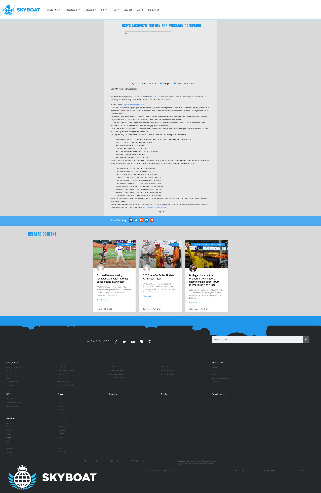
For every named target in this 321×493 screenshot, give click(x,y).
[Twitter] (124, 342)
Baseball (140, 10)
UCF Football (188, 83)
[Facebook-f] (116, 342)
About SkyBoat (52, 10)
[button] (131, 220)
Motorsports (89, 10)
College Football (71, 10)
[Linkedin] (141, 342)
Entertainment (153, 10)
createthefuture (160, 207)
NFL (102, 10)
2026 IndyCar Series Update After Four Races (158, 277)
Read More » (101, 299)
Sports (179, 83)
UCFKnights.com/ (149, 207)
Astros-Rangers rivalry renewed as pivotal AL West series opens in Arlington (112, 278)
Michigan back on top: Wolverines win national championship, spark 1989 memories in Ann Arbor (204, 280)
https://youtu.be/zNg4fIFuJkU (134, 105)
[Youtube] (132, 342)
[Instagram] (149, 342)
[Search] (306, 339)
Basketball (128, 10)
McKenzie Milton (156, 97)
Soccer (114, 10)
